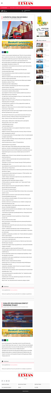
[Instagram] (7, 381)
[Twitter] (4, 381)
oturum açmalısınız (13, 289)
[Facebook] (2, 381)
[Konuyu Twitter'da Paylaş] (5, 52)
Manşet (8, 306)
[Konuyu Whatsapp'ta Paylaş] (7, 52)
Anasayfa (4, 18)
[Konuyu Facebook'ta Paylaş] (3, 52)
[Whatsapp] (9, 381)
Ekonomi (8, 18)
